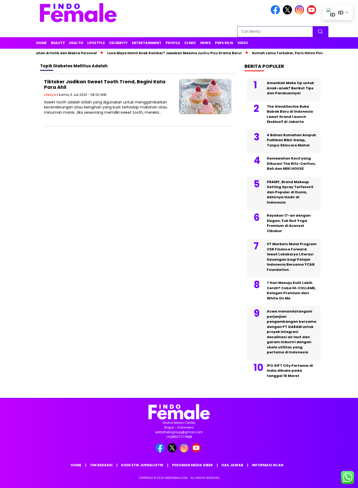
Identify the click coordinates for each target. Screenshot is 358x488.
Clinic (190, 42)
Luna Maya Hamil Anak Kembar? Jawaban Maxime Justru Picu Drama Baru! (166, 53)
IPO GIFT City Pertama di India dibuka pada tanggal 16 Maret (290, 370)
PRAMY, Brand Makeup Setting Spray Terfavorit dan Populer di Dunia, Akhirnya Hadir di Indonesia (290, 192)
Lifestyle (96, 42)
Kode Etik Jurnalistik (142, 465)
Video (242, 42)
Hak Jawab (232, 465)
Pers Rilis (224, 42)
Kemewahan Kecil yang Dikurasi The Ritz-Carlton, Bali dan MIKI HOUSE (291, 163)
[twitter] (288, 13)
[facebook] (276, 13)
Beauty (58, 42)
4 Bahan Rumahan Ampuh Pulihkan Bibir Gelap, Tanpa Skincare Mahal (291, 140)
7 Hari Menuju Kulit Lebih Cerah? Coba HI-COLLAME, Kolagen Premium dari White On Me (291, 290)
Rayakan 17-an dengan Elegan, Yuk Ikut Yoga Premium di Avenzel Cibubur (289, 223)
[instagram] (300, 13)
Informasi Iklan (267, 465)
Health (76, 42)
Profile (173, 42)
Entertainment (146, 42)
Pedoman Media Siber (192, 465)
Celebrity (118, 42)
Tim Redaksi (101, 465)
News (205, 42)
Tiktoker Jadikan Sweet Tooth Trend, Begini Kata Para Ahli (104, 84)
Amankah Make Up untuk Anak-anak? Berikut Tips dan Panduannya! (290, 88)
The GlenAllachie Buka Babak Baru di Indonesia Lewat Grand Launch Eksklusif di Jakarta (290, 114)
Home (41, 42)
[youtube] (312, 13)
